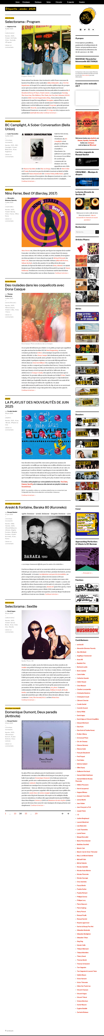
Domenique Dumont (42, 778)
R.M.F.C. (67, 95)
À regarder (70, 2)
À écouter (59, 2)
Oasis (26, 171)
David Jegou (11, 611)
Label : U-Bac (10, 310)
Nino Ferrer (26, 250)
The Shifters (36, 95)
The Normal (37, 697)
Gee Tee (52, 95)
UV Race (36, 93)
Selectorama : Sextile (21, 606)
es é (52, 574)
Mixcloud (93, 145)
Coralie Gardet (12, 411)
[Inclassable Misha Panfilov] (93, 272)
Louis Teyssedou (12, 134)
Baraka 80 (50, 587)
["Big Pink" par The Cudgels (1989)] (93, 261)
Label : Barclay (10, 211)
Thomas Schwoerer (9, 295)
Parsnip (65, 93)
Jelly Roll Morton (62, 260)
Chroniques (26, 2)
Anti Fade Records (36, 113)
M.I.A (44, 697)
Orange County (37, 373)
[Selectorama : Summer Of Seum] (93, 249)
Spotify (30, 484)
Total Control (44, 93)
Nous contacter (85, 75)
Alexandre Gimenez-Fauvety (11, 199)
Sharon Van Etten (30, 169)
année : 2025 (10, 36)
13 (16, 813)
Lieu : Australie (10, 40)
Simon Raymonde (35, 174)
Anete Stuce (33, 793)
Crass (30, 697)
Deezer (24, 484)
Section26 (10, 1031)
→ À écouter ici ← (87, 573)
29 (37, 813)
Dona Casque (42, 355)
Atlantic (59, 265)
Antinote (32, 783)
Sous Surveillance (39, 363)
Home (18, 2)
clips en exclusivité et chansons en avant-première (87, 217)
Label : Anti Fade (11, 38)
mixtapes (91, 143)
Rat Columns (59, 95)
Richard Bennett (59, 258)
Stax (54, 265)
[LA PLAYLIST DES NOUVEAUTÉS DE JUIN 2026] (81, 261)
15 (27, 813)
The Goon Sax (26, 95)
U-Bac (63, 375)
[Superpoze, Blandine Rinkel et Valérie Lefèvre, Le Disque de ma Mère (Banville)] (81, 284)
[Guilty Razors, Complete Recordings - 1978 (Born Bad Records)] (81, 296)
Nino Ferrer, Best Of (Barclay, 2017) (31, 193)
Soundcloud (26, 487)
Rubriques (38, 2)
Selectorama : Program (22, 22)
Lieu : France (10, 214)
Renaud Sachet (12, 512)
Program (52, 105)
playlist (7, 399)
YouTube (64, 482)
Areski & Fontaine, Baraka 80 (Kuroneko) (36, 507)
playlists (93, 138)
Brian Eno (55, 697)
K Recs (39, 353)
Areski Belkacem (11, 528)
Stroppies (50, 100)
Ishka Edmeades (53, 83)
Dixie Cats (25, 260)
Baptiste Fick (11, 26)
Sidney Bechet (26, 263)
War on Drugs (45, 169)
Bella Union (59, 174)
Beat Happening (52, 350)
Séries (49, 2)
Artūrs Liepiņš (45, 793)
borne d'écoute (10, 281)
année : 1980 (10, 523)
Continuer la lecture (50, 113)
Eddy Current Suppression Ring (39, 98)
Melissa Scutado (56, 690)
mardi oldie (9, 190)
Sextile (24, 667)
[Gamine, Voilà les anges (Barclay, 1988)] (81, 272)
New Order (65, 169)
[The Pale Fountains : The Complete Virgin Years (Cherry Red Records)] (93, 296)
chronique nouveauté (12, 121)
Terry (31, 93)
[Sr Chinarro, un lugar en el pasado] (93, 284)
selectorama (9, 18)
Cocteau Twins (49, 174)
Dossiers (82, 2)
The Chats (44, 95)
